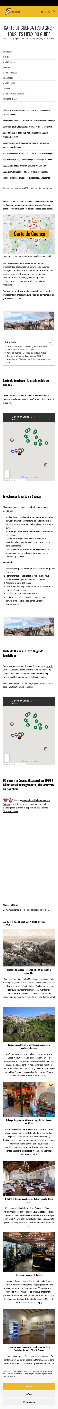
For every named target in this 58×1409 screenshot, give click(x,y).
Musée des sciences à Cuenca (29, 1275)
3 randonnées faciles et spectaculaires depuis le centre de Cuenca (29, 120)
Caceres (6, 88)
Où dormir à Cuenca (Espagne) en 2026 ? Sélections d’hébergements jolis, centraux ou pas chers (28, 359)
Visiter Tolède (9, 83)
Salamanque (8, 77)
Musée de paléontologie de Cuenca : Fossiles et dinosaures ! (26, 172)
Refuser (29, 1394)
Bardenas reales (10, 98)
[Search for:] (53, 11)
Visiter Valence (10, 62)
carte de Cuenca (24, 583)
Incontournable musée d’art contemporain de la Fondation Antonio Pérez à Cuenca (29, 1348)
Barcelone (7, 51)
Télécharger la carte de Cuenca (20, 349)
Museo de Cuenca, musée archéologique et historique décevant (27, 159)
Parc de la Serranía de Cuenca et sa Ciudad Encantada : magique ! (28, 153)
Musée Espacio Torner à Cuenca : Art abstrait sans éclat (25, 166)
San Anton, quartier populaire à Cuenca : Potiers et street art (27, 127)
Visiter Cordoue (10, 72)
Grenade (6, 67)
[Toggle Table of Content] (49, 342)
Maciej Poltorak (18, 188)
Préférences (29, 1402)
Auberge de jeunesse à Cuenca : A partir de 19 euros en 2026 (29, 1122)
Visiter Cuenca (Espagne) (14, 93)
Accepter (29, 1386)
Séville (6, 56)
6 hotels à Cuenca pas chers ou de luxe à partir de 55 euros (29, 1200)
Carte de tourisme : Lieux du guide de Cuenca (26, 346)
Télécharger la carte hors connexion (22, 531)
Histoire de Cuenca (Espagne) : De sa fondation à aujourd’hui (26, 178)
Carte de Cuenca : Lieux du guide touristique (26, 353)
